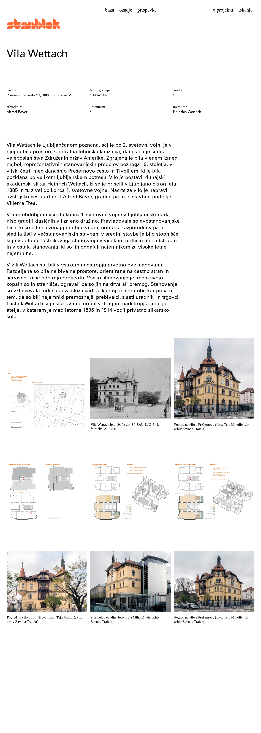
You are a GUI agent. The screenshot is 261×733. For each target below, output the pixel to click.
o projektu (223, 10)
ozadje (125, 10)
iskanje (245, 10)
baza (109, 10)
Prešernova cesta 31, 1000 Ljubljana (37, 95)
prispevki (146, 10)
